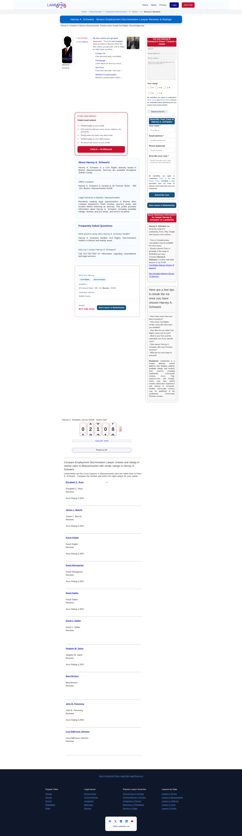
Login (174, 5)
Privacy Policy (165, 100)
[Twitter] (115, 821)
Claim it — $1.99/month (101, 149)
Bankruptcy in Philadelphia (133, 805)
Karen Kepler (72, 538)
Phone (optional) (157, 146)
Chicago (48, 794)
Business (87, 808)
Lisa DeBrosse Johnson (77, 731)
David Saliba (72, 593)
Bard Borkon (72, 676)
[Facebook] (110, 821)
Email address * (156, 136)
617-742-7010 (86, 309)
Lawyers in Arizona (169, 794)
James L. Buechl (74, 510)
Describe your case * (159, 156)
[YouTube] (132, 821)
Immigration (89, 801)
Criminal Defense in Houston (134, 797)
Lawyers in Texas (168, 805)
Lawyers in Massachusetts (172, 797)
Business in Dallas (130, 808)
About (153, 5)
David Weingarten (75, 565)
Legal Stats (124, 776)
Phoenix (48, 801)
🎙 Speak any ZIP (101, 450)
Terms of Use (151, 100)
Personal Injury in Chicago (133, 794)
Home (145, 5)
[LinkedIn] (126, 821)
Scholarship (108, 776)
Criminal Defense (91, 797)
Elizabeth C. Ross (75, 482)
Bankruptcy (88, 805)
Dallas (47, 808)
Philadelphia (50, 805)
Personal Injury (90, 794)
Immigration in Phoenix (132, 801)
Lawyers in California (170, 801)
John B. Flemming (75, 704)
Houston (48, 797)
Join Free (188, 5)
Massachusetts (96, 12)
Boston (135, 12)
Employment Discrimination (116, 12)
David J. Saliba (73, 621)
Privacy (163, 5)
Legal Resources (136, 776)
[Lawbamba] (56, 5)
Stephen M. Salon (74, 648)
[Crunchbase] (121, 821)
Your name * (155, 126)
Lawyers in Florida (169, 808)
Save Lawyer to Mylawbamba (111, 308)
